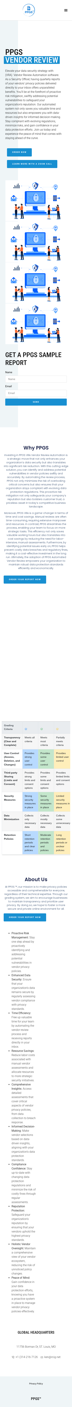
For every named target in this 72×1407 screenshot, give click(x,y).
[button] (66, 10)
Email (8, 386)
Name (8, 372)
